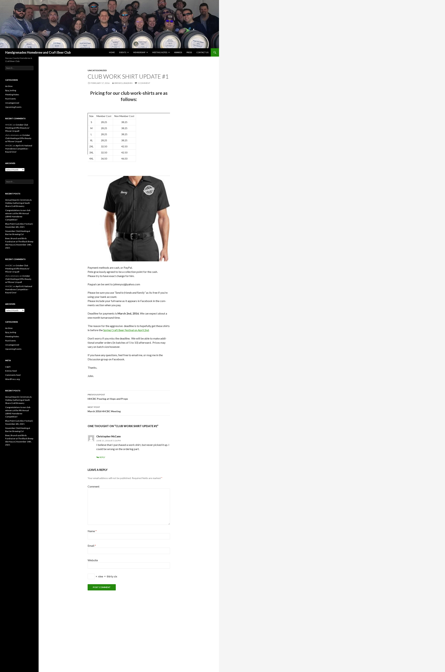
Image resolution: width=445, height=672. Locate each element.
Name (92, 531)
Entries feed (11, 370)
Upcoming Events (13, 107)
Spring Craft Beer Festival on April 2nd (126, 330)
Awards (178, 52)
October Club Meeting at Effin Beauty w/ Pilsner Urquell (17, 127)
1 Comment (144, 83)
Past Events (10, 98)
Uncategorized (97, 70)
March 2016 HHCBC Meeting (104, 409)
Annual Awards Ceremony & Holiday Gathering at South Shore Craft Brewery (18, 203)
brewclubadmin (123, 83)
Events (122, 52)
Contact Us (202, 52)
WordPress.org (12, 379)
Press (189, 52)
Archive (9, 86)
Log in (8, 366)
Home (112, 52)
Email (92, 545)
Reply (102, 457)
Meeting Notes (159, 52)
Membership (139, 52)
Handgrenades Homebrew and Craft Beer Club (38, 52)
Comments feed (13, 375)
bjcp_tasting (10, 90)
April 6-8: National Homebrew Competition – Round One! (18, 148)
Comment (93, 486)
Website (93, 560)
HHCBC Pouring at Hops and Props (108, 396)
